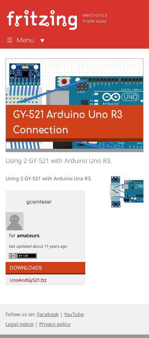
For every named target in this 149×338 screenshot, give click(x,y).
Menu (25, 41)
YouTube (74, 314)
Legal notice (20, 324)
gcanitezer (39, 202)
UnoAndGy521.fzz (28, 280)
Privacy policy (54, 324)
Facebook (48, 314)
